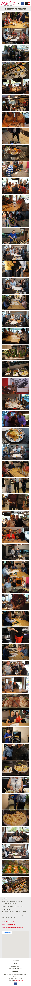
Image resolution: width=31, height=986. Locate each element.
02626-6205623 (10, 924)
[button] (18, 3)
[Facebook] (22, 3)
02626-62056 (10, 921)
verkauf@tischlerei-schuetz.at (15, 927)
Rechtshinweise (15, 966)
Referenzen (15, 971)
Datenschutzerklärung (15, 968)
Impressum (15, 960)
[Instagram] (26, 3)
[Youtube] (29, 3)
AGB (15, 963)
